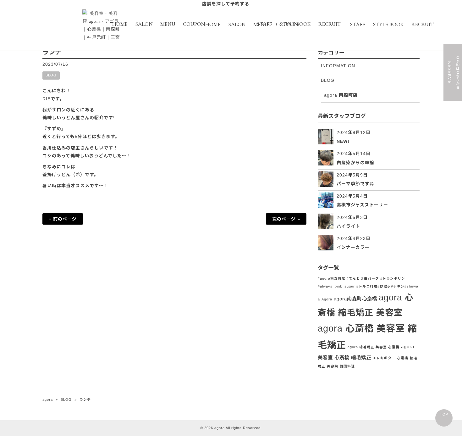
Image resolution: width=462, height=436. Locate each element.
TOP (444, 414)
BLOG (51, 75)
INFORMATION (338, 65)
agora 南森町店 (341, 95)
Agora (327, 299)
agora (47, 399)
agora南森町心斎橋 (355, 298)
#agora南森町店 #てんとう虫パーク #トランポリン (361, 278)
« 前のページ (63, 218)
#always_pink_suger (336, 286)
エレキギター (384, 358)
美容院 (332, 366)
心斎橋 (402, 358)
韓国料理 (347, 366)
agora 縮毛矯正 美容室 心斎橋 (373, 347)
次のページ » (286, 218)
